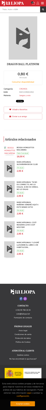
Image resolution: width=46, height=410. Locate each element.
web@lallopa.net (23, 314)
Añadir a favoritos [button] (19, 109)
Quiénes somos (23, 355)
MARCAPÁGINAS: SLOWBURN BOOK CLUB (27, 163)
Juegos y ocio (25, 95)
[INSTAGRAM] (25, 299)
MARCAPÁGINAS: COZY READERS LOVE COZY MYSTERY (26, 224)
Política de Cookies (23, 342)
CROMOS (23, 89)
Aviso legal (23, 330)
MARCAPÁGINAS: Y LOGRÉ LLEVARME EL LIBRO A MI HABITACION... (28, 245)
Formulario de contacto (23, 318)
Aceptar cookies (23, 403)
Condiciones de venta (23, 334)
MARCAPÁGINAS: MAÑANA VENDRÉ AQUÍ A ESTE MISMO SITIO (27, 204)
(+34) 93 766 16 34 (23, 310)
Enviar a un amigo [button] (19, 116)
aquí (29, 392)
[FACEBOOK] (21, 299)
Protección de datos (23, 338)
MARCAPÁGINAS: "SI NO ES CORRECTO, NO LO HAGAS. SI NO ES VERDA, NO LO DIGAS (27, 186)
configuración (23, 396)
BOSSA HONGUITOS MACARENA (25, 148)
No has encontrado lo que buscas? (23, 359)
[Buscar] (43, 9)
